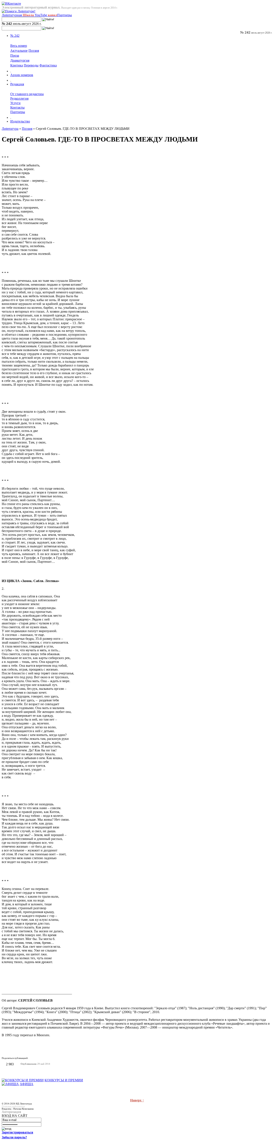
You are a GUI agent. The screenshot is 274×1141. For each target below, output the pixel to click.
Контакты (17, 107)
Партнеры (64, 15)
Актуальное (19, 50)
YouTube (46, 15)
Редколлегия (19, 98)
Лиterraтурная (18, 15)
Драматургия (19, 60)
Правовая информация (13, 1106)
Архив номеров (21, 75)
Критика (16, 65)
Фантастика (48, 65)
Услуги (15, 103)
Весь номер (18, 45)
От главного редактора (27, 94)
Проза (14, 55)
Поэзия (33, 50)
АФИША (26, 1084)
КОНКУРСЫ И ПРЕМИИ (64, 1080)
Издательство (20, 121)
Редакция (17, 84)
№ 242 (14, 35)
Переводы (31, 65)
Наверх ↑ (137, 1100)
